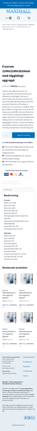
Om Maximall (27, 371)
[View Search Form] (18, 18)
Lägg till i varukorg (23, 135)
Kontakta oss (27, 362)
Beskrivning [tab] (8, 190)
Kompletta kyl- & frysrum (14, 183)
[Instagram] (29, 417)
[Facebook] (25, 417)
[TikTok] (33, 417)
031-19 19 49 (7, 407)
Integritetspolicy (29, 357)
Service (25, 376)
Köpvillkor (26, 366)
